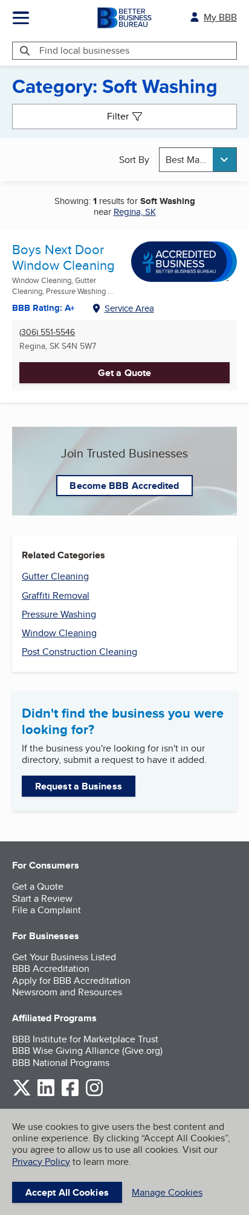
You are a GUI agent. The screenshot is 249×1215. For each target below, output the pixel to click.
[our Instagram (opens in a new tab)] (94, 1094)
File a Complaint (46, 910)
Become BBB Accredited (124, 486)
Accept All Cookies (67, 1192)
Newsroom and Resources (67, 992)
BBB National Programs (60, 1063)
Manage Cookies (167, 1192)
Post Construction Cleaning (79, 652)
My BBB (220, 17)
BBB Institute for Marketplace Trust (85, 1039)
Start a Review (42, 898)
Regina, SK (135, 211)
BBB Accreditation (50, 968)
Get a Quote (124, 373)
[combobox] (198, 159)
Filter (118, 116)
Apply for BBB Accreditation (71, 980)
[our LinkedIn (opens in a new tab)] (46, 1094)
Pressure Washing (59, 614)
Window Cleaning (59, 633)
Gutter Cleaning (55, 576)
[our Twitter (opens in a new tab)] (21, 1094)
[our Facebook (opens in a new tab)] (70, 1094)
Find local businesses (84, 50)
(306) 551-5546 (47, 332)
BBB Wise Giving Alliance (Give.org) (87, 1050)
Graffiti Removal (55, 595)
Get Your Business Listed (64, 957)
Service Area (129, 308)
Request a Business (78, 786)
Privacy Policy (41, 1162)
